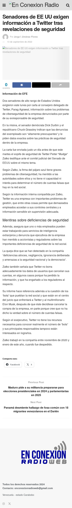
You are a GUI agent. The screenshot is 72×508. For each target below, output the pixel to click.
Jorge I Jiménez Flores (26, 36)
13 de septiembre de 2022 (19, 41)
